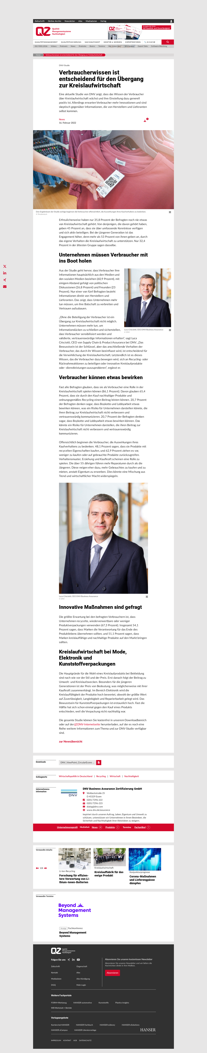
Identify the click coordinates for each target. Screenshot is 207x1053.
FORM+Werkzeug (59, 1003)
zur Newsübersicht (70, 741)
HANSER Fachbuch (84, 1025)
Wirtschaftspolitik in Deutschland (75, 776)
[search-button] (168, 42)
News (62, 119)
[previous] (37, 868)
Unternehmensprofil (67, 827)
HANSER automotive (82, 1003)
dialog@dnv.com (95, 807)
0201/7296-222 (95, 800)
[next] (45, 868)
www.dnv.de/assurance (98, 810)
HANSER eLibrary (107, 1025)
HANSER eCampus (59, 1030)
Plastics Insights (122, 1003)
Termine (127, 827)
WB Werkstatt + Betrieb (61, 1008)
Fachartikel (140, 827)
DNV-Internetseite (88, 724)
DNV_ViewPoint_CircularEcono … (77, 762)
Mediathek (85, 827)
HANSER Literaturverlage (85, 1030)
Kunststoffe (104, 1003)
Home (38, 55)
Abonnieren (112, 973)
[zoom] (170, 212)
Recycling (101, 776)
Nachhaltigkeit (131, 776)
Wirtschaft (115, 776)
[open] (145, 121)
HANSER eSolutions (130, 1025)
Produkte (110, 827)
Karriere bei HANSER (60, 1025)
